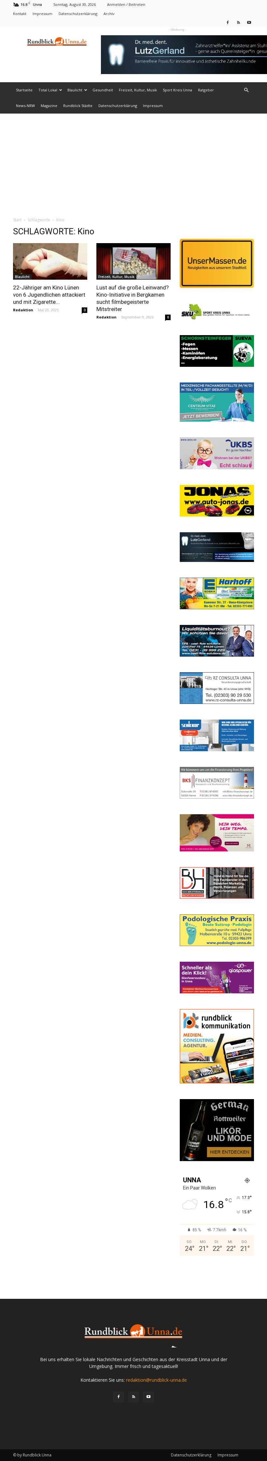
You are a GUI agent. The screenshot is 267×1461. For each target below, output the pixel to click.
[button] (246, 90)
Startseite (24, 89)
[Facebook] (227, 22)
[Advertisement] (133, 162)
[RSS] (238, 22)
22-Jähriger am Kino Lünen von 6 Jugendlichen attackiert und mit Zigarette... (49, 294)
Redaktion (23, 309)
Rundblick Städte (77, 105)
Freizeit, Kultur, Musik (138, 89)
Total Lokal (47, 89)
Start (17, 220)
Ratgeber (206, 89)
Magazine (49, 105)
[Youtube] (249, 22)
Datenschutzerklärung (78, 13)
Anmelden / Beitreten (126, 4)
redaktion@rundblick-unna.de (156, 1380)
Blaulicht (74, 89)
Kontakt (19, 13)
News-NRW (25, 105)
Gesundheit (102, 89)
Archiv (109, 13)
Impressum (42, 13)
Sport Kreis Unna (177, 89)
